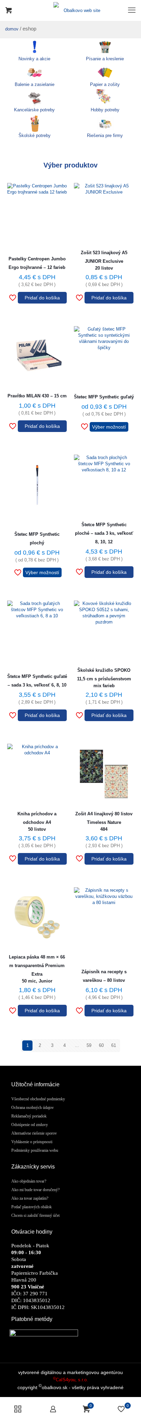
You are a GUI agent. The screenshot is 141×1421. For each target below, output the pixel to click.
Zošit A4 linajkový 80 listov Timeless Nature (103, 821)
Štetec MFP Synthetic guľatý (104, 396)
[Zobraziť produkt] (59, 202)
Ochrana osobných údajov (32, 1107)
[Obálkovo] (70, 10)
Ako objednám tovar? (28, 1181)
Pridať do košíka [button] (42, 297)
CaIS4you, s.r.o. (70, 1379)
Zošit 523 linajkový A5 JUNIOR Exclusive (104, 260)
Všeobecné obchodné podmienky (38, 1099)
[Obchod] (17, 1409)
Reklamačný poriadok (29, 1116)
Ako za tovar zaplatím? (29, 1198)
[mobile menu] (132, 10)
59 (89, 1045)
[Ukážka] (59, 224)
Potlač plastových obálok (31, 1206)
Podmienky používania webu (34, 1150)
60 (101, 1045)
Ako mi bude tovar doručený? (35, 1189)
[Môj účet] (52, 1409)
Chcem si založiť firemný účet (35, 1215)
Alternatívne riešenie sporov (34, 1133)
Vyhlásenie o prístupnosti (31, 1141)
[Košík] (8, 10)
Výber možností (109, 427)
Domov (11, 29)
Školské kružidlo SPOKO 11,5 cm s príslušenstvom (104, 678)
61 (113, 1045)
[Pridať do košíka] (59, 190)
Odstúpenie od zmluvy (29, 1124)
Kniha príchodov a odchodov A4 (36, 821)
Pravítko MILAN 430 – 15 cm (37, 395)
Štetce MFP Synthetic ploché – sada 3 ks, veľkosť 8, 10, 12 (104, 533)
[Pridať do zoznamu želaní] (59, 213)
